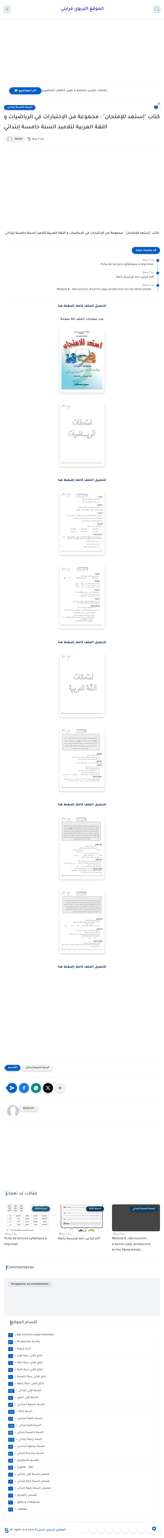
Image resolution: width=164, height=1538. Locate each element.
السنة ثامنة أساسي (25, 1418)
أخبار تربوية (20, 1348)
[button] (24, 1088)
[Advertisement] (82, 54)
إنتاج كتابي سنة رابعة (27, 1383)
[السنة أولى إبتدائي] (93, 1530)
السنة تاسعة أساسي (27, 1404)
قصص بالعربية (23, 1495)
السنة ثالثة (20, 1411)
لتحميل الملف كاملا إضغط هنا (82, 306)
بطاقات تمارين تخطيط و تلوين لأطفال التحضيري (74, 90)
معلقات (18, 1509)
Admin (19, 139)
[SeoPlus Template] (6, 1530)
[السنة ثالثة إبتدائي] (109, 1530)
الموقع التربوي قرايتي (82, 9)
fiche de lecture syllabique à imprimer (127, 264)
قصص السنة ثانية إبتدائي (30, 1481)
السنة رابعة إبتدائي (25, 1439)
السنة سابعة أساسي (27, 1446)
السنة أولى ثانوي (24, 1397)
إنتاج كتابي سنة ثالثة (26, 1362)
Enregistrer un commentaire (30, 1284)
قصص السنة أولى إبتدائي (29, 1474)
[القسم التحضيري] (85, 1530)
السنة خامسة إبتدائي (19, 107)
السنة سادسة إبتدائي (26, 1453)
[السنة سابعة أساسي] (141, 1530)
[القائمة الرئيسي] (7, 9)
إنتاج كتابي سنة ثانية (26, 1369)
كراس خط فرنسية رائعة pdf (135, 277)
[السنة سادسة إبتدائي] (133, 1530)
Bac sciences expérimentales (32, 1335)
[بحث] (157, 9)
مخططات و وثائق (25, 1502)
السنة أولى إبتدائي (25, 1390)
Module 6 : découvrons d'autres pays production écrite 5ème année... (105, 289)
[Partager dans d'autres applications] (60, 1088)
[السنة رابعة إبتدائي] (117, 1530)
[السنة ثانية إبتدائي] (101, 1530)
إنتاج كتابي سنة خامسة (28, 1376)
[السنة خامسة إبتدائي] (125, 1530)
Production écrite (24, 1341)
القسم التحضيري (24, 1460)
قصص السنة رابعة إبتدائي (30, 1488)
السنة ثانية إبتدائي (25, 1425)
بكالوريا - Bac (21, 1467)
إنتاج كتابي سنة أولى (26, 1355)
